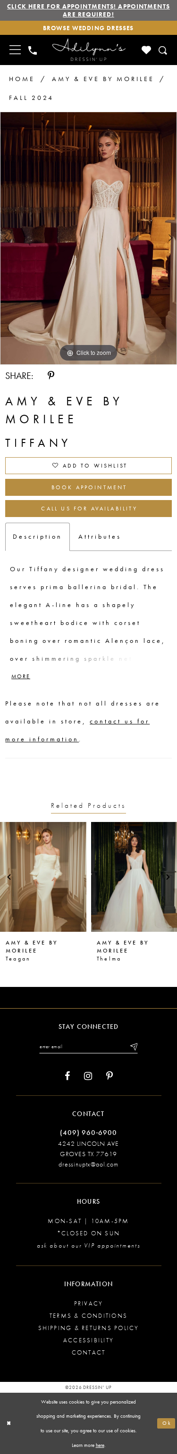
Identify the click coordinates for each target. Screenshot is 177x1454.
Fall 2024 (31, 97)
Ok (167, 1423)
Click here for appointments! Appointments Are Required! (88, 10)
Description (37, 536)
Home (22, 78)
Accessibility (88, 1340)
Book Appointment (89, 487)
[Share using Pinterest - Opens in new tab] (51, 375)
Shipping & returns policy (88, 1328)
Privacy (88, 1303)
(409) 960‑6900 (88, 1132)
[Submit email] (133, 1046)
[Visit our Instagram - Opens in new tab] (88, 1076)
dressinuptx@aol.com (88, 1164)
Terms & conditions (88, 1316)
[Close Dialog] (9, 1423)
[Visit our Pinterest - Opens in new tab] (109, 1076)
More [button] (20, 677)
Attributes (99, 536)
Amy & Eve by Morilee (103, 78)
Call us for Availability (89, 508)
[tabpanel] (88, 238)
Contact (89, 1352)
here (100, 1445)
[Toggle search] (163, 50)
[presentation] (43, 877)
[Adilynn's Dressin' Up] (89, 50)
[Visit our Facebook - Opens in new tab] (67, 1076)
